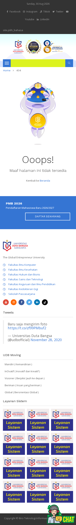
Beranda (45, 180)
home (7, 70)
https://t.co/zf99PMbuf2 (27, 328)
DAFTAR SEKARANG (47, 216)
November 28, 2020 (46, 339)
